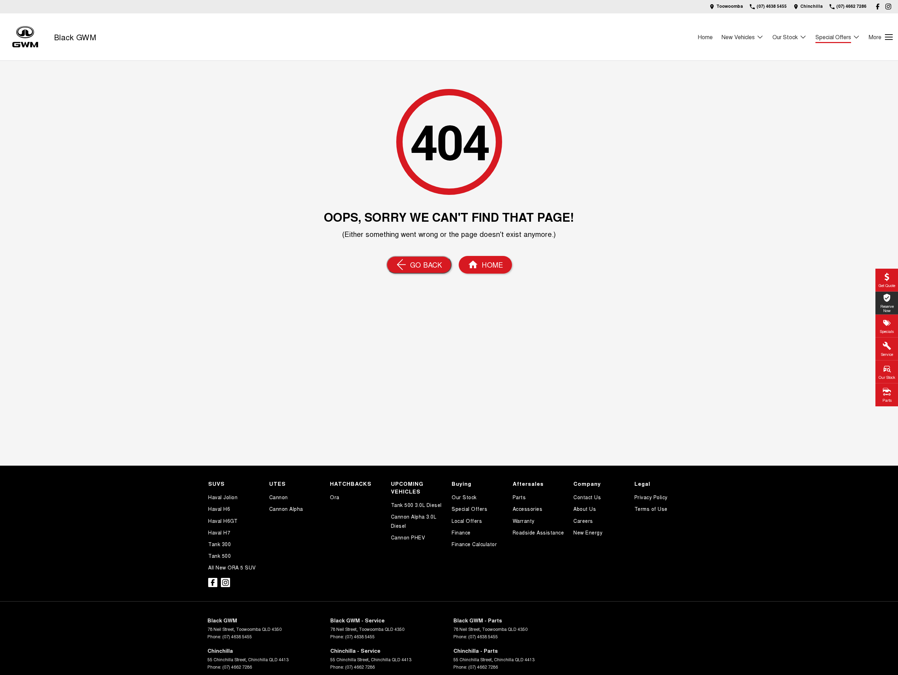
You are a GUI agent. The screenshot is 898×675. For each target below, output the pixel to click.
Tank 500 (219, 555)
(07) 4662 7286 (237, 667)
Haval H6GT (222, 520)
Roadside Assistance (538, 532)
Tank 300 (219, 544)
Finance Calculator (474, 544)
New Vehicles (738, 37)
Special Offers (833, 37)
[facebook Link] (877, 6)
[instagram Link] (888, 6)
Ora (334, 497)
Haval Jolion (222, 497)
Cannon (278, 497)
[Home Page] (25, 36)
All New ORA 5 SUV (232, 567)
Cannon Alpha (286, 508)
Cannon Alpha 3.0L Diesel (413, 521)
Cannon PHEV (408, 537)
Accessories (528, 508)
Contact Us (587, 497)
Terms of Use (651, 508)
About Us (584, 508)
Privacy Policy (651, 497)
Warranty (524, 520)
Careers (583, 520)
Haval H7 (219, 532)
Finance (461, 532)
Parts (519, 497)
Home (705, 37)
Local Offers (467, 520)
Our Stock (785, 37)
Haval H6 (219, 508)
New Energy (587, 532)
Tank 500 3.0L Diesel (416, 504)
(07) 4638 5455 (237, 636)
